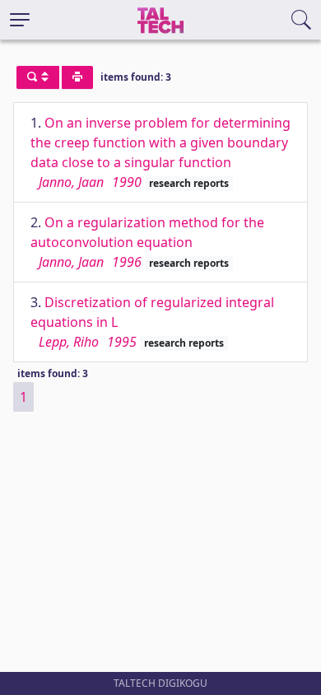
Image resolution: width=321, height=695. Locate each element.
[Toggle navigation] (20, 20)
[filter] (37, 77)
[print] (77, 77)
